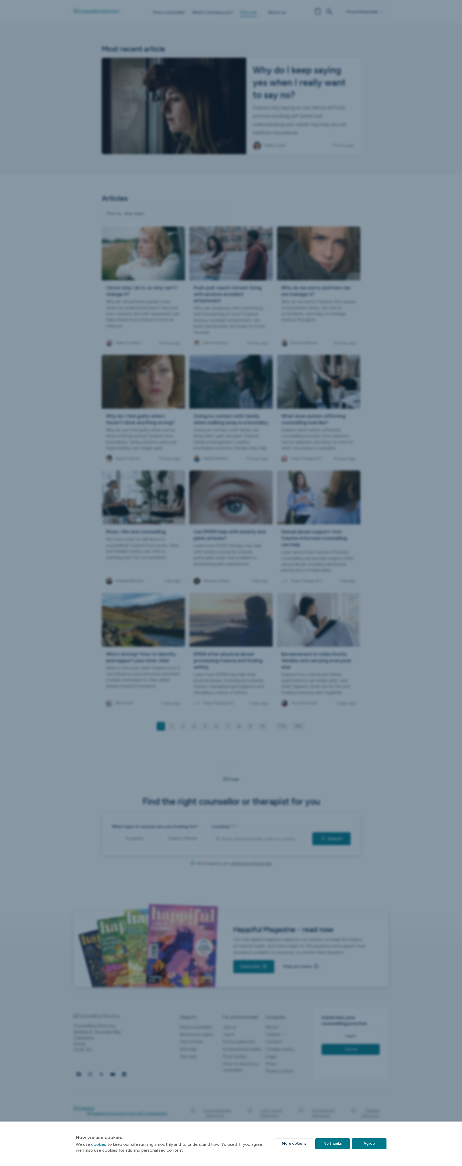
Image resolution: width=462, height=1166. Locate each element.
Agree (369, 1143)
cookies (98, 1144)
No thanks (332, 1143)
